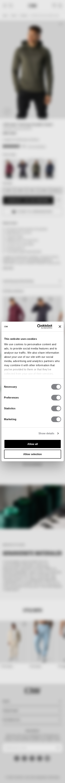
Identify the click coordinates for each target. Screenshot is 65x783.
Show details (46, 433)
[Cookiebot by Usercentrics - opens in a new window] (38, 326)
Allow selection (32, 454)
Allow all (32, 444)
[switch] (56, 397)
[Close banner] (60, 326)
